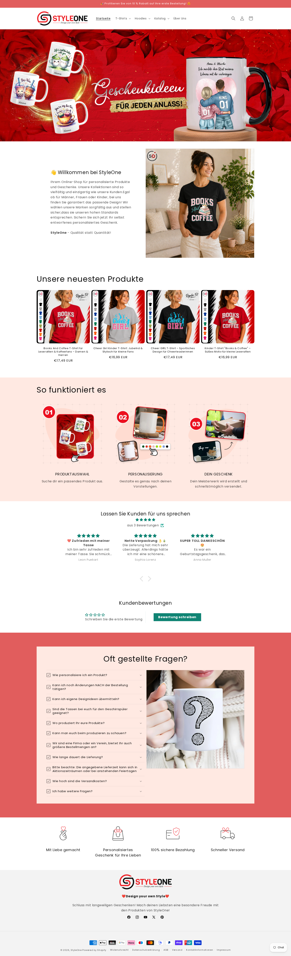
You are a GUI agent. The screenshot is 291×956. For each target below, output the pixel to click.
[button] (123, 18)
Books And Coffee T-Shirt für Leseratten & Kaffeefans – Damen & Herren (63, 352)
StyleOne (76, 950)
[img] (145, 520)
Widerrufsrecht (119, 949)
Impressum (224, 949)
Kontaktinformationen (199, 949)
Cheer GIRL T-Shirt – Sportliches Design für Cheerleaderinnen (173, 350)
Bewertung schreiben (177, 617)
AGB (166, 949)
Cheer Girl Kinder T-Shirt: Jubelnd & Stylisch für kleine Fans (118, 350)
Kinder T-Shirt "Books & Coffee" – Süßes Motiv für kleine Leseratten (228, 350)
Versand (177, 949)
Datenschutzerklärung (146, 949)
